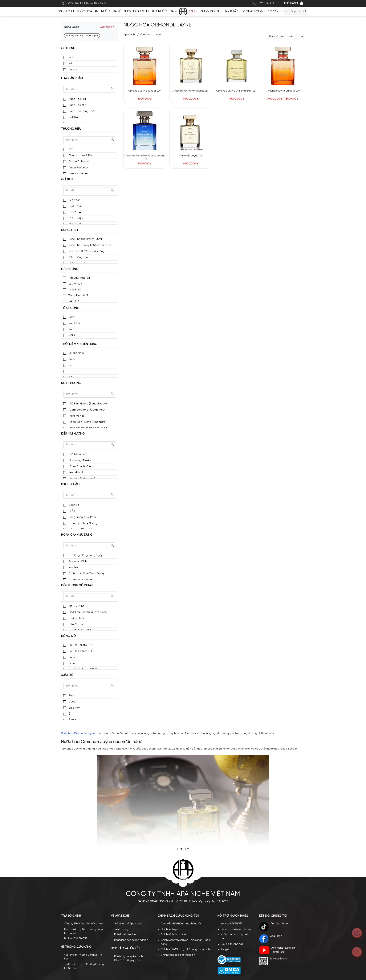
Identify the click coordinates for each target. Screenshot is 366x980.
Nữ (70, 63)
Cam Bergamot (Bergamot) (87, 409)
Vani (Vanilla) (77, 416)
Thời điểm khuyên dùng (79, 344)
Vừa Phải (74, 323)
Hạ (70, 365)
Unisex (73, 69)
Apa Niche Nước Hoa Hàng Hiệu (283, 950)
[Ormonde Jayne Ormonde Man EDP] (237, 66)
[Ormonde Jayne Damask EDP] (283, 66)
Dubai (72, 701)
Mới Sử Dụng (76, 606)
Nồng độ (68, 636)
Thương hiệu (210, 11)
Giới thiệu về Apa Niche (128, 924)
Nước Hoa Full (77, 99)
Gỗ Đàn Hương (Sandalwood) (88, 403)
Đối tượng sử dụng (77, 585)
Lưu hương (70, 269)
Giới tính (68, 48)
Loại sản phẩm (72, 78)
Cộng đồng (253, 11)
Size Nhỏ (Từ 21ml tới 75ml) (86, 239)
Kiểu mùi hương (73, 433)
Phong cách (71, 484)
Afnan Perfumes (79, 167)
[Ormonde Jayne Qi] (191, 131)
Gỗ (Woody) (77, 454)
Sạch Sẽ (74, 505)
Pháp (72, 695)
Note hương (71, 383)
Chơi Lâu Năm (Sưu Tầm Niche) (88, 612)
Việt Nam (74, 707)
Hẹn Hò (73, 567)
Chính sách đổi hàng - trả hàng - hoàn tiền (186, 949)
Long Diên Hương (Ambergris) (87, 422)
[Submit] (305, 11)
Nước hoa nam (87, 11)
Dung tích (69, 230)
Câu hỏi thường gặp (232, 944)
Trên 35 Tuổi (76, 624)
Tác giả (225, 949)
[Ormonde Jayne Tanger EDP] (144, 66)
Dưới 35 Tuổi (76, 618)
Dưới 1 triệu (76, 206)
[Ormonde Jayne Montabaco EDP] (191, 66)
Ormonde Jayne (150, 34)
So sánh (274, 11)
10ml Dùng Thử (78, 257)
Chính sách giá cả (171, 929)
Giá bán (67, 179)
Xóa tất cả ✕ (107, 27)
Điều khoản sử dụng (125, 934)
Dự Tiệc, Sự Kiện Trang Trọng (86, 573)
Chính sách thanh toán (174, 934)
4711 (71, 149)
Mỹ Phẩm (231, 11)
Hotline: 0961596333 (231, 924)
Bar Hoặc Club (78, 561)
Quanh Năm (76, 353)
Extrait (73, 663)
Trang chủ (65, 11)
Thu (71, 371)
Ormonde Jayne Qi (191, 156)
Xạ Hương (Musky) (80, 460)
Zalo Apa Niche (278, 959)
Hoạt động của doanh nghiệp (131, 940)
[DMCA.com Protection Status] (229, 970)
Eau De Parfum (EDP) (81, 651)
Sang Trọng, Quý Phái (82, 517)
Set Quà (74, 117)
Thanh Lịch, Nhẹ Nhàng (83, 523)
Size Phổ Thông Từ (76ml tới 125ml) (90, 245)
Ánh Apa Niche (279, 924)
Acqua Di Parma (79, 161)
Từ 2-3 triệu (76, 218)
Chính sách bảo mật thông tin (178, 955)
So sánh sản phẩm (155, 57)
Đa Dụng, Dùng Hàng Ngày (85, 555)
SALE (192, 11)
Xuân (72, 359)
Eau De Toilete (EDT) (81, 645)
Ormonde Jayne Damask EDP (283, 91)
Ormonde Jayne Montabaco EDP (190, 91)
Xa (70, 329)
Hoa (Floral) (76, 472)
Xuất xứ (67, 675)
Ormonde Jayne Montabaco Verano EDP (144, 158)
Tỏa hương (70, 308)
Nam (72, 57)
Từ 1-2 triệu (75, 212)
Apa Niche (130, 34)
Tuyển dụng (121, 929)
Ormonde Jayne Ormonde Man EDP (236, 91)
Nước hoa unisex (136, 11)
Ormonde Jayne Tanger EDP (144, 91)
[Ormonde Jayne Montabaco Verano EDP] (144, 131)
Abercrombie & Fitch (81, 155)
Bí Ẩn (72, 511)
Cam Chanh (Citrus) (82, 466)
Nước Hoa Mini (78, 105)
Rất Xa (73, 335)
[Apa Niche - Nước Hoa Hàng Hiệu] (183, 11)
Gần (71, 317)
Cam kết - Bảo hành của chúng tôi (181, 924)
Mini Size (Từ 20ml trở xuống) (87, 251)
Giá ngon (74, 200)
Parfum (73, 657)
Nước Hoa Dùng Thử (81, 111)
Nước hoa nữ (111, 11)
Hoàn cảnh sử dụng (77, 534)
